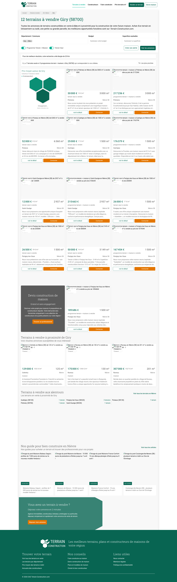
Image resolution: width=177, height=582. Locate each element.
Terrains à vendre (78, 5)
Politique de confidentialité (123, 565)
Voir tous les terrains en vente (32, 558)
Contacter (99, 112)
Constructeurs (93, 5)
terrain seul (59, 48)
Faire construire (106, 5)
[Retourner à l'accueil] (43, 543)
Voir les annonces (147, 48)
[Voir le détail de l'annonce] (88, 92)
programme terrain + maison (37, 48)
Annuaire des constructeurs (32, 568)
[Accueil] (29, 4)
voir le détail (77, 112)
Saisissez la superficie (132, 41)
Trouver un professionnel (43, 322)
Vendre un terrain (136, 5)
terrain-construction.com (42, 108)
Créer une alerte (131, 48)
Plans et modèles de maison (78, 565)
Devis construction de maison (78, 562)
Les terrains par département (32, 562)
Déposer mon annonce (37, 522)
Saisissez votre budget (98, 41)
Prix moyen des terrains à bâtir (33, 565)
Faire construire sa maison (77, 558)
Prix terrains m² (120, 5)
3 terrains (107, 400)
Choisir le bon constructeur (77, 568)
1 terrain (62, 400)
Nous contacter (118, 558)
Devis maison (151, 5)
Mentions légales (119, 562)
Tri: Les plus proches (145, 63)
